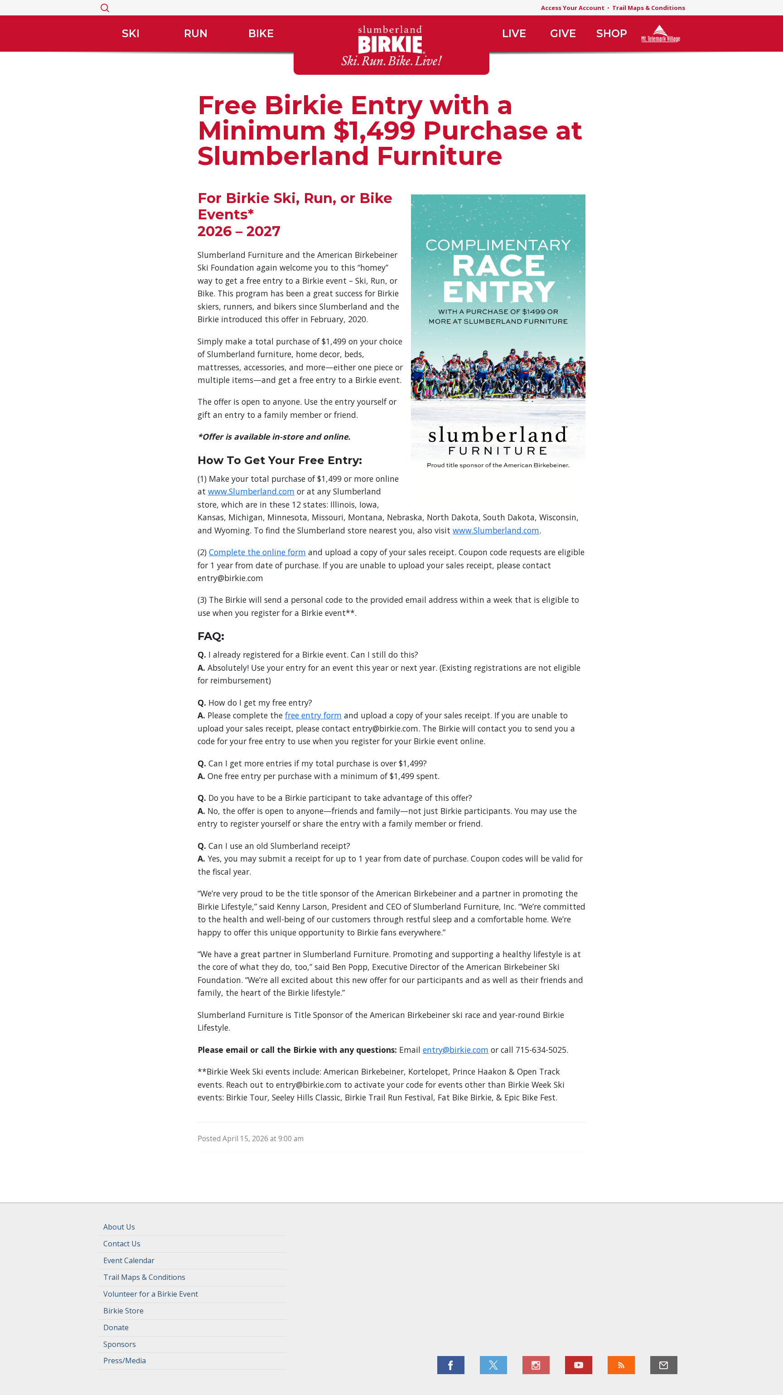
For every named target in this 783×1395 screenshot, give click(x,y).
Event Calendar (129, 1260)
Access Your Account (572, 8)
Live (514, 33)
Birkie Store (123, 1311)
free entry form (313, 715)
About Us (119, 1227)
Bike (261, 33)
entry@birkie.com (455, 1049)
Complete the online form (257, 552)
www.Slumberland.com (251, 491)
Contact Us (121, 1244)
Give (563, 33)
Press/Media (124, 1361)
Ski (131, 33)
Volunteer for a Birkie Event (150, 1294)
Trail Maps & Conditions (648, 8)
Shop (611, 33)
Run (196, 33)
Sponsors (119, 1344)
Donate (116, 1327)
